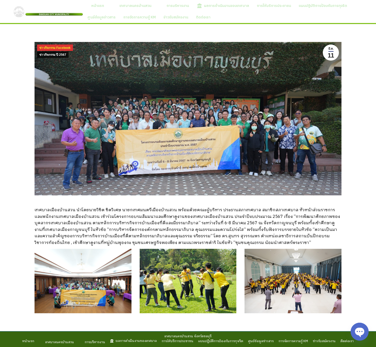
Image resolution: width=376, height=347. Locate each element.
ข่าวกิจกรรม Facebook (55, 48)
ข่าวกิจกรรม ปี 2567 (52, 55)
